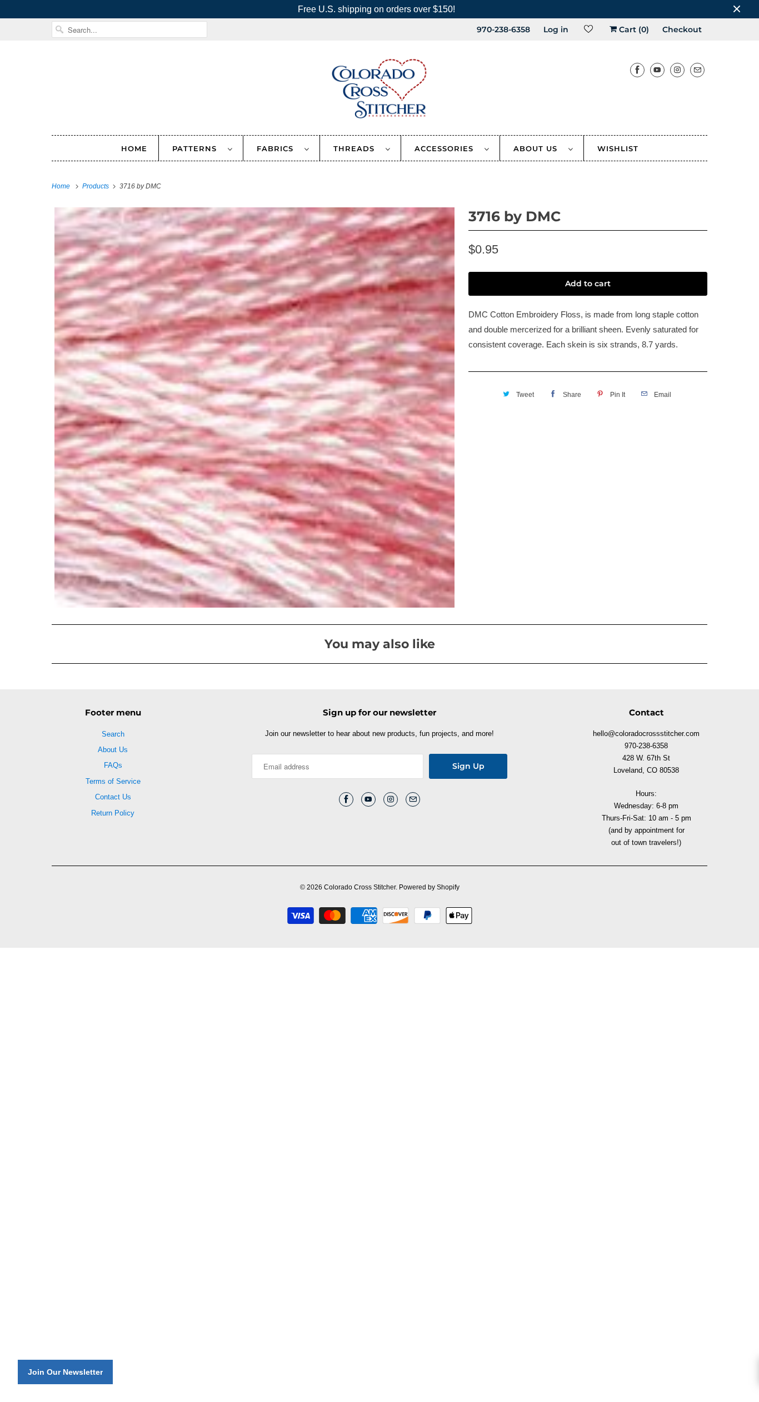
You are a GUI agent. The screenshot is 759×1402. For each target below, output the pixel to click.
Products (96, 186)
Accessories (447, 148)
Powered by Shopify (429, 887)
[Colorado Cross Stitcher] (379, 90)
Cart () (633, 29)
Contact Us (113, 797)
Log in (555, 29)
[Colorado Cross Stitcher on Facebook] (637, 69)
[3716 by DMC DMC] (254, 407)
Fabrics (278, 148)
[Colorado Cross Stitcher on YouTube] (657, 69)
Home (134, 148)
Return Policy (112, 813)
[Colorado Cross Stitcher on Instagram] (677, 69)
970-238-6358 (503, 29)
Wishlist (617, 148)
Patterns (197, 148)
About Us (538, 148)
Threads (356, 148)
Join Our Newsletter (65, 1372)
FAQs (113, 765)
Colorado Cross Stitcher (360, 887)
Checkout (682, 29)
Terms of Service (113, 781)
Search (113, 734)
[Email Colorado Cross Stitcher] (697, 69)
